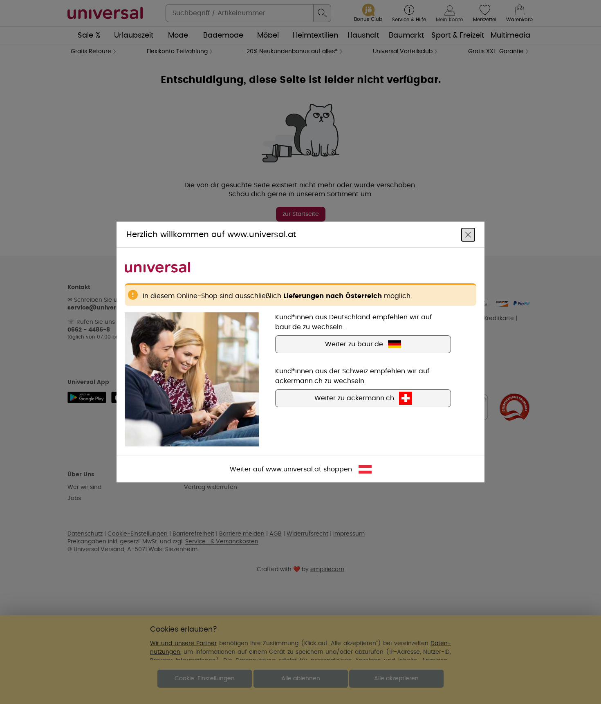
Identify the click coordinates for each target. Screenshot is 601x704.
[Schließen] (468, 234)
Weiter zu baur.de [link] (354, 344)
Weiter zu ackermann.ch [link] (354, 398)
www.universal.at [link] (293, 469)
